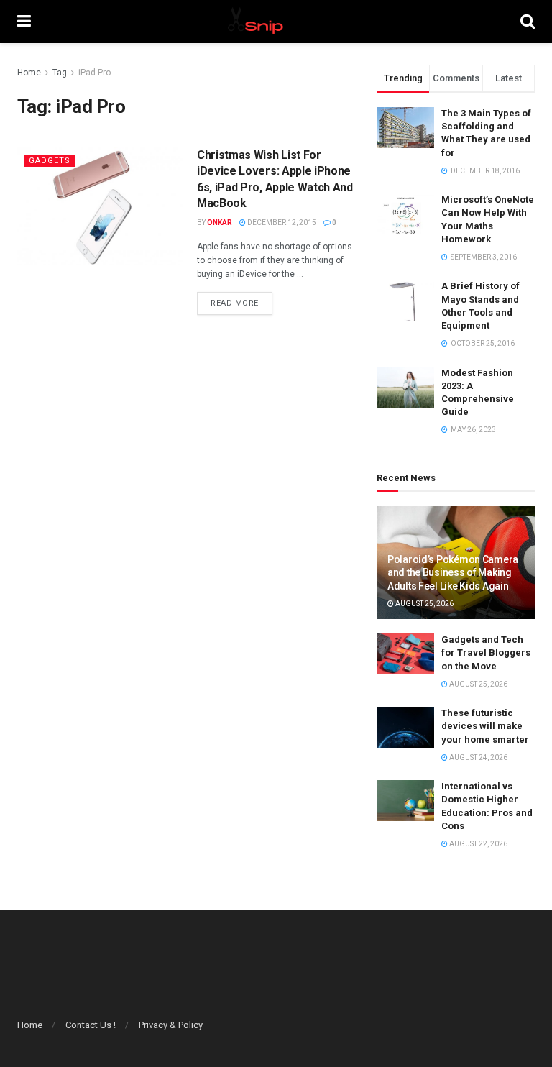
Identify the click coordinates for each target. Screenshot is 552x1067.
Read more (235, 303)
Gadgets (49, 160)
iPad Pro (94, 73)
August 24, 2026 (477, 757)
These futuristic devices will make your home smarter (485, 725)
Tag (59, 73)
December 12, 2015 (281, 222)
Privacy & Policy (171, 1025)
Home (29, 73)
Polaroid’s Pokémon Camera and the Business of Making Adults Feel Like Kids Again (452, 572)
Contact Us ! (90, 1025)
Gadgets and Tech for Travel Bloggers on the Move (485, 652)
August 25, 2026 (424, 604)
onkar (219, 222)
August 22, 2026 (477, 844)
